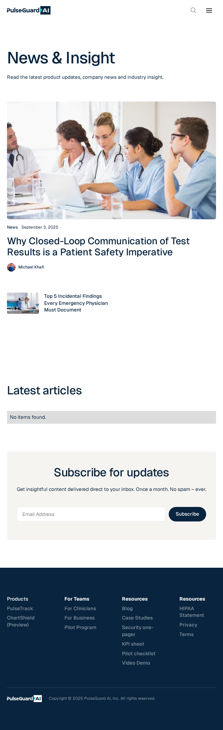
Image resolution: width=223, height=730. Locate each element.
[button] (209, 10)
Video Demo (136, 663)
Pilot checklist (138, 653)
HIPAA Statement (191, 612)
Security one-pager (137, 631)
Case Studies (137, 618)
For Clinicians (80, 608)
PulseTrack (20, 608)
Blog (127, 608)
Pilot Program (80, 627)
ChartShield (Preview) (21, 621)
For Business (79, 618)
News (12, 227)
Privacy (188, 625)
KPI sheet (133, 644)
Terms (186, 634)
